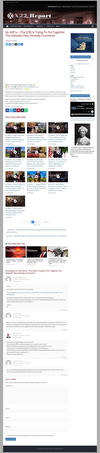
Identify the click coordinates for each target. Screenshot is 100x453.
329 (46, 222)
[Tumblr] (22, 110)
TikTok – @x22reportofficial (77, 88)
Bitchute (72, 71)
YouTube (72, 69)
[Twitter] (11, 110)
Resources (40, 26)
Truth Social (73, 77)
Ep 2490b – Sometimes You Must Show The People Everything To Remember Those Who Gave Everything (36, 231)
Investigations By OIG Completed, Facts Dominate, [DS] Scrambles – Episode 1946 (57, 261)
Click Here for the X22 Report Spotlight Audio (82, 118)
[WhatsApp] (26, 110)
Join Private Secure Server (82, 64)
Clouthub (72, 72)
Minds (72, 84)
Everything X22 (28, 26)
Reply (65, 310)
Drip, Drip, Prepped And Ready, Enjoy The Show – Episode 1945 (35, 260)
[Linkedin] (14, 110)
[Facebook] (7, 110)
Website (7, 426)
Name (7, 408)
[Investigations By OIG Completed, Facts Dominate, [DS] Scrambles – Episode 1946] (58, 247)
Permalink (18, 281)
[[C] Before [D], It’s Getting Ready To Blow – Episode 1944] (15, 247)
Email (7, 417)
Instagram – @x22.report (76, 86)
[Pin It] (18, 110)
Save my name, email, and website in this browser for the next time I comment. (31, 435)
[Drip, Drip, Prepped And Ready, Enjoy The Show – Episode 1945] (37, 247)
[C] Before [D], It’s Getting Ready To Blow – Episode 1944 (14, 260)
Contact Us (50, 26)
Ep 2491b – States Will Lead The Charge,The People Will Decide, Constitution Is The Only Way (36, 237)
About (58, 26)
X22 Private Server (15, 26)
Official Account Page (75, 90)
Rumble (72, 67)
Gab (71, 82)
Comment (8, 386)
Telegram (72, 80)
